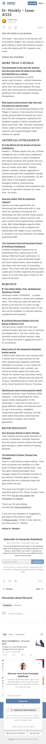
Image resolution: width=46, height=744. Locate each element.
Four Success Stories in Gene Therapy (21, 433)
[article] (23, 648)
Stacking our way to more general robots (22, 390)
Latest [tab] (10, 634)
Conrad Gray (12, 20)
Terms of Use (34, 567)
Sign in (41, 3)
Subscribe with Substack (25, 710)
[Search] (41, 634)
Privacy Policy (27, 720)
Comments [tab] (7, 605)
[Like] (4, 27)
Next (38, 589)
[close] (39, 663)
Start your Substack (17, 733)
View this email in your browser (17, 33)
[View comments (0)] (10, 27)
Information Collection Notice (24, 569)
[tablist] (12, 605)
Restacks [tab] (17, 605)
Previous (9, 589)
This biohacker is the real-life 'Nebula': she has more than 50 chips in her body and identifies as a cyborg (21, 71)
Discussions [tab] (20, 634)
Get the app (34, 733)
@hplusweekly (11, 520)
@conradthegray (23, 507)
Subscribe (32, 3)
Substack (11, 739)
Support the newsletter (13, 57)
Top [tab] (4, 634)
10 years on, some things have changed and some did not (14, 648)
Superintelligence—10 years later (16, 642)
